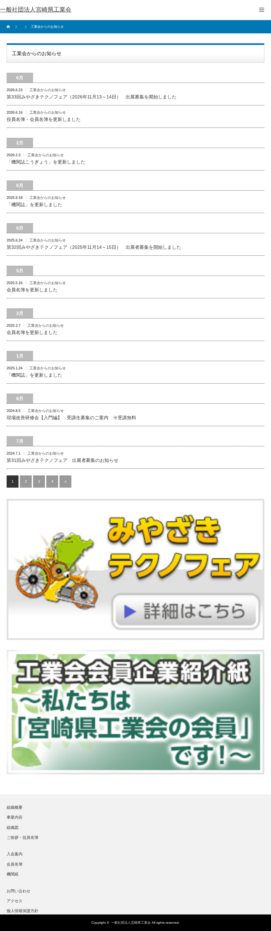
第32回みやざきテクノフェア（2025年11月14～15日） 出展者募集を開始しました (94, 247)
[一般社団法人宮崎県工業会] (35, 10)
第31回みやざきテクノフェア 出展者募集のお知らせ (62, 460)
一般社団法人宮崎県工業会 (131, 922)
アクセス (14, 901)
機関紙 (13, 874)
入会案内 (14, 854)
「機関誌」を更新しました (34, 204)
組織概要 (14, 807)
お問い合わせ (18, 891)
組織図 (13, 827)
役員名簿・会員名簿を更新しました (44, 119)
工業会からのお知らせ (47, 90)
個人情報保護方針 (22, 911)
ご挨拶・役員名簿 (22, 837)
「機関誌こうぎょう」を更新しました (46, 162)
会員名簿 (14, 864)
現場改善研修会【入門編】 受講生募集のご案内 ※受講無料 (71, 417)
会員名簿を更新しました (32, 289)
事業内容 (14, 817)
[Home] (9, 26)
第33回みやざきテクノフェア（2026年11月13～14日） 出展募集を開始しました (91, 96)
